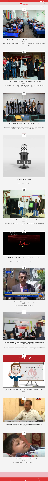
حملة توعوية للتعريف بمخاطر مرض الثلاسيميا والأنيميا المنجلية (24, 220)
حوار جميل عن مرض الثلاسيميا (24, 179)
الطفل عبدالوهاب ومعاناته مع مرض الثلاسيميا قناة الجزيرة (24, 459)
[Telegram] (37, 1)
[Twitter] (43, 1)
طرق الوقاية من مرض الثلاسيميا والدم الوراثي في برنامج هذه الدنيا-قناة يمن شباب (24, 424)
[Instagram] (40, 1)
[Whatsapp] (36, 1)
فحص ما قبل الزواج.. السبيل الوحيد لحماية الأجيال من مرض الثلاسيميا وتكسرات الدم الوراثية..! (24, 40)
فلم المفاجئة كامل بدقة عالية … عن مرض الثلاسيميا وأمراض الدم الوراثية (24, 257)
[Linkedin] (41, 1)
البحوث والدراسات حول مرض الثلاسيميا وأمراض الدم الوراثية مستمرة (24, 123)
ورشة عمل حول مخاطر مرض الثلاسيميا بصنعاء (24, 302)
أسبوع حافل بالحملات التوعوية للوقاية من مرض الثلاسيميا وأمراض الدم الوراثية (24, 82)
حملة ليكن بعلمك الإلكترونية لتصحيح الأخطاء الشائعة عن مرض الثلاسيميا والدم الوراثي (24, 390)
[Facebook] (44, 1)
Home (44, 6)
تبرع (9, 1)
